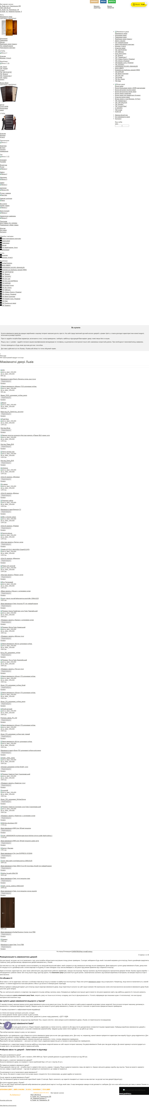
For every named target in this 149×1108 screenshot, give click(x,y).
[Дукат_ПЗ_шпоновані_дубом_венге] (18, 692)
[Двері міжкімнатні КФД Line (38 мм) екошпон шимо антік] (26, 835)
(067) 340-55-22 (5, 8)
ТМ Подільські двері (9, 303)
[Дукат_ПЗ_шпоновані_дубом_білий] (18, 676)
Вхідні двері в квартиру (123, 93)
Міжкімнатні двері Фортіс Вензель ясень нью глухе (18, 379)
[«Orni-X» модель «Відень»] (4, 484)
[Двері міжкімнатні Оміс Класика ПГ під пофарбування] (20, 598)
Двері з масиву (120, 41)
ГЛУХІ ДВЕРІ (46, 1089)
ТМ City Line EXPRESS (10, 281)
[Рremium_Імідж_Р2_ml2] (6, 709)
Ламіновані (5, 243)
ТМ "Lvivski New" (121, 106)
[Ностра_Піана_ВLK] (25, 435)
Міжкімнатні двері (121, 33)
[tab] (74, 236)
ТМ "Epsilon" (119, 104)
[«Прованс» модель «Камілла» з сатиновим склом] (21, 807)
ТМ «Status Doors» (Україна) (125, 59)
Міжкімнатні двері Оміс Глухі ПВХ (12, 944)
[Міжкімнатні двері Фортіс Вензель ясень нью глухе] (3, 370)
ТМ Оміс (118, 81)
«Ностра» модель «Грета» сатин (12, 542)
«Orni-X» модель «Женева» (10, 477)
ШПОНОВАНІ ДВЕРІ (6, 1089)
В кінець (89, 951)
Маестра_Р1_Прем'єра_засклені (12, 412)
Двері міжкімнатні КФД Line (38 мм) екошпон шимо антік (20, 841)
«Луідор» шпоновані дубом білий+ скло (14, 767)
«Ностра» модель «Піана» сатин (12, 575)
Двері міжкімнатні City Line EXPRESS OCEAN (16, 853)
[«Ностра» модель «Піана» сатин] (8, 566)
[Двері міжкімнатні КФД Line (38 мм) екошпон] (9, 823)
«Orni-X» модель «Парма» (10, 526)
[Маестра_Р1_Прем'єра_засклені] (3, 402)
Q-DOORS (118, 108)
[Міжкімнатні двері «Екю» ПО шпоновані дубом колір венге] (16, 741)
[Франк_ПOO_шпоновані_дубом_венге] (19, 386)
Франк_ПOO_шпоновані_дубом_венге (14, 395)
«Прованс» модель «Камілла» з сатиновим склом (18, 816)
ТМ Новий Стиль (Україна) (124, 63)
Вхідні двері (119, 86)
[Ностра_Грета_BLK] (7, 451)
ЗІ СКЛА (28, 1089)
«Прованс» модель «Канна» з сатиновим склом (17, 620)
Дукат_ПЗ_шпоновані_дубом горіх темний (15, 734)
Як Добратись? (15, 1095)
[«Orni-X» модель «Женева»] (4, 468)
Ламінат (94, 2)
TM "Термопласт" (121, 101)
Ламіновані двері (121, 37)
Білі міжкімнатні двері (122, 117)
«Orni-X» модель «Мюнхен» (10, 558)
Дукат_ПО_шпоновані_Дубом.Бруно (13, 799)
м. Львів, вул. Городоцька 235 (10, 6)
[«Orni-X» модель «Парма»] (8, 517)
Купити (3, 383)
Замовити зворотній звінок (41, 1092)
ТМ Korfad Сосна (8, 285)
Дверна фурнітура (121, 115)
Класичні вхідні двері (122, 97)
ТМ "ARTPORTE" (121, 50)
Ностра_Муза (5, 428)
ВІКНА (103, 2)
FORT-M (118, 112)
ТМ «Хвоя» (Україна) (122, 61)
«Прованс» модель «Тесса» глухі (12, 669)
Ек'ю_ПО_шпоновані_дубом (10, 652)
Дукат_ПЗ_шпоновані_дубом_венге (13, 701)
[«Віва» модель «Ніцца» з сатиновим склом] (7, 582)
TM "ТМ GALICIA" (121, 102)
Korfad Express (7, 263)
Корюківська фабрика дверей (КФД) (127, 70)
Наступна (83, 951)
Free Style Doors (120, 53)
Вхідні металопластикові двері (125, 91)
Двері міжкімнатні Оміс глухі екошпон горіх (15, 878)
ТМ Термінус (6, 305)
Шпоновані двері (120, 35)
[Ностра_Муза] (5, 419)
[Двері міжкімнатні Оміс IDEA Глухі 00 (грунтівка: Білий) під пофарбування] (16, 860)
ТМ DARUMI (119, 72)
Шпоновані (5, 250)
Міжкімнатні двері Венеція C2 (11, 509)
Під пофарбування (121, 42)
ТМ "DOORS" (119, 64)
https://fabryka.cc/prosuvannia (8, 1105)
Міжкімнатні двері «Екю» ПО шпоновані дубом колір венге (21, 750)
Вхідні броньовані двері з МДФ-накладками (130, 88)
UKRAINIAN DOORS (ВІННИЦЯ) (126, 66)
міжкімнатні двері (94, 982)
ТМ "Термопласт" (121, 57)
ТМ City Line (119, 75)
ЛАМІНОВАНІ (37, 1089)
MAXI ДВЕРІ (119, 68)
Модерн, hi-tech (120, 46)
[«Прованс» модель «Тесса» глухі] (14, 660)
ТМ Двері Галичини (121, 73)
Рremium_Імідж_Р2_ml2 (9, 718)
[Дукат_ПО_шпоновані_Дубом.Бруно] (4, 790)
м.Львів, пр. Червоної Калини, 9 (11, 11)
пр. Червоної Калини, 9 (38, 1098)
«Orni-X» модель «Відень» (10, 493)
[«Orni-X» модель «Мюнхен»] (15, 549)
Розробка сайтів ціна (6, 1100)
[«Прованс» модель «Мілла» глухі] (13, 627)
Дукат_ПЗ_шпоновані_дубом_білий (13, 685)
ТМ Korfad (118, 77)
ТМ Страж (118, 110)
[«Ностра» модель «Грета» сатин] (6, 533)
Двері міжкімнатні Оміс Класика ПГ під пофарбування (19, 603)
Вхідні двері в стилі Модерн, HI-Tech (127, 99)
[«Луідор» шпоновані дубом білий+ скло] (8, 758)
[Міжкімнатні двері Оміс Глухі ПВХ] (4, 939)
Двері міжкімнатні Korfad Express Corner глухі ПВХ (18, 932)
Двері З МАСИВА (19, 1089)
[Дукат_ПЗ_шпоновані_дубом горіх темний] (18, 725)
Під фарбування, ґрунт (10, 247)
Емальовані (6, 241)
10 (79, 951)
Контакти (118, 119)
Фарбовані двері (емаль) (123, 39)
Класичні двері (120, 48)
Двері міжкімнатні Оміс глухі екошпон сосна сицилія (19, 891)
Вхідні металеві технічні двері (125, 90)
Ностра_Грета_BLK (7, 460)
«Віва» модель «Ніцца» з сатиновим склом (16, 591)
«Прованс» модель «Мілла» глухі (12, 636)
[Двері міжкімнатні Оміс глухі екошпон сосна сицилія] (12, 886)
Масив (4, 245)
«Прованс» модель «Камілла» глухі (13, 783)
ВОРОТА (112, 2)
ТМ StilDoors (119, 52)
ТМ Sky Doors (120, 79)
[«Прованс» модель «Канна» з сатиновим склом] (19, 611)
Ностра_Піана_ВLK (7, 444)
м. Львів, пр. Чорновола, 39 (9, 10)
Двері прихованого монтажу (124, 44)
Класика (5, 255)
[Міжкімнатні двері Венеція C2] (7, 500)
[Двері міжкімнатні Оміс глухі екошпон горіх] (9, 873)
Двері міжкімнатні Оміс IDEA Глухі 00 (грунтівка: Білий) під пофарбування (26, 866)
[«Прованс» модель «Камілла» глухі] (15, 774)
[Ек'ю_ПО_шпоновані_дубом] (16, 643)
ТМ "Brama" (119, 55)
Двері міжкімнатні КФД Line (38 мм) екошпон (16, 828)
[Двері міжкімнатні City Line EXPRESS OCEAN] (7, 848)
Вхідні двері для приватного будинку (128, 95)
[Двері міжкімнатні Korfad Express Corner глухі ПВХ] (8, 912)
